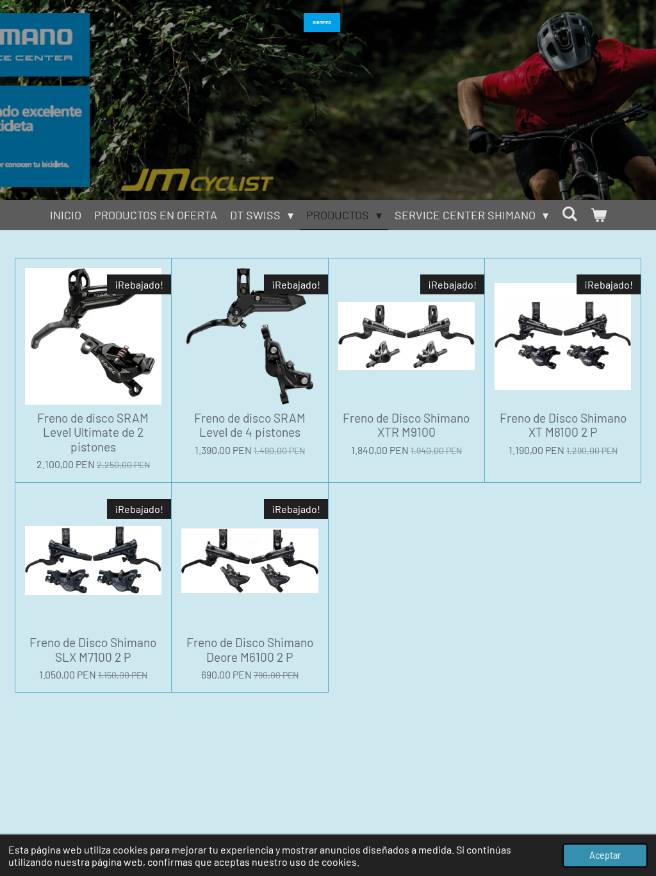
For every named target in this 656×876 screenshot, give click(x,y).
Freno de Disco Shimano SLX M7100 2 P (92, 650)
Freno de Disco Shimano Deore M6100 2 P (249, 650)
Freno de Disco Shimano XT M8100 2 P (563, 425)
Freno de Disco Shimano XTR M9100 (406, 425)
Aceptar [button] (605, 855)
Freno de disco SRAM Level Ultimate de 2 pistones (93, 432)
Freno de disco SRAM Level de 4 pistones (250, 425)
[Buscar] (569, 213)
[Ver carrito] (598, 215)
